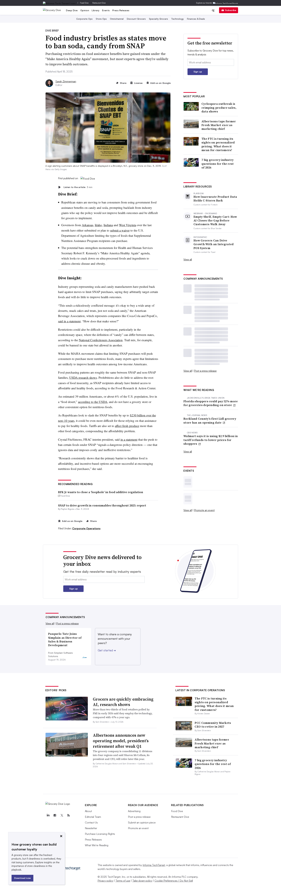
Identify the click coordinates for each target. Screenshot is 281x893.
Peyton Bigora (67, 509)
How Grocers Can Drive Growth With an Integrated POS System (214, 244)
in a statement (128, 439)
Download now (22, 878)
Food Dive (84, 3)
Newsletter (91, 828)
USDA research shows (83, 377)
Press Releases (120, 10)
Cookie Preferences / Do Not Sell (173, 880)
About (88, 811)
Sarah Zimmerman (65, 81)
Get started (107, 650)
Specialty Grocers (158, 18)
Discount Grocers (136, 18)
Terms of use (122, 880)
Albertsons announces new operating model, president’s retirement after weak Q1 (121, 740)
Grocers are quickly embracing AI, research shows (123, 702)
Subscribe (230, 10)
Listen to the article (78, 187)
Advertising (134, 811)
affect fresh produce (127, 426)
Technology (177, 18)
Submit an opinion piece (142, 822)
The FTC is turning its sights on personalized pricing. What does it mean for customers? (218, 144)
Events (106, 10)
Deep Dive (72, 10)
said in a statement (69, 321)
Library (96, 10)
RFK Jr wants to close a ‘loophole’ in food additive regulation (100, 492)
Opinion (84, 10)
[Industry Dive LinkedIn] (48, 815)
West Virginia (127, 225)
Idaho (98, 225)
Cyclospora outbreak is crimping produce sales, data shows (218, 107)
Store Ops (101, 18)
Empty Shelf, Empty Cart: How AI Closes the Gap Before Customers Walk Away (215, 220)
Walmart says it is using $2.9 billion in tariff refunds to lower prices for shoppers (210, 440)
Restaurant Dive (99, 3)
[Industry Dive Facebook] (54, 815)
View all (187, 259)
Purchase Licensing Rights (100, 833)
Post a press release (205, 370)
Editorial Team (93, 816)
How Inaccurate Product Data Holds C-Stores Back (215, 198)
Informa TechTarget (154, 865)
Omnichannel (117, 18)
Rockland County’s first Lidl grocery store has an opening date (209, 420)
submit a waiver (120, 230)
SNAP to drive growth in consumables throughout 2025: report (102, 505)
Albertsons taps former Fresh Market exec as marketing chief (218, 125)
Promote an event (204, 510)
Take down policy (142, 880)
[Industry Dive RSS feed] (68, 815)
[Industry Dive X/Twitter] (61, 815)
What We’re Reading (96, 845)
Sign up (198, 71)
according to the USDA (92, 402)
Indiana (108, 225)
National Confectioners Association (101, 340)
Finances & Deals (196, 18)
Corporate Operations (86, 528)
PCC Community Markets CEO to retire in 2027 (213, 725)
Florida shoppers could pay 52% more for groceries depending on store (210, 403)
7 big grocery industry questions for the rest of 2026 (217, 163)
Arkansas (87, 225)
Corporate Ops (84, 18)
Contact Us (91, 822)
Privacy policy (105, 880)
